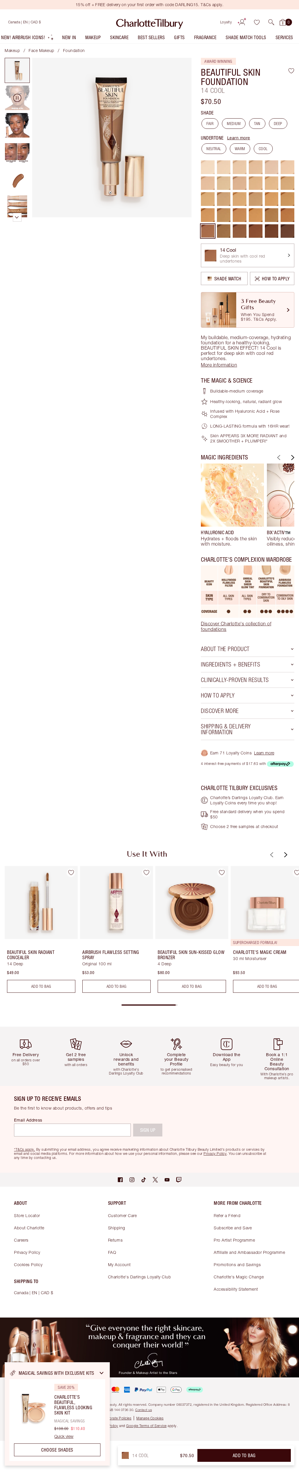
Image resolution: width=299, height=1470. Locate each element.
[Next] (292, 457)
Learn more (238, 137)
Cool (263, 148)
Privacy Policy (27, 1252)
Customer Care (122, 1215)
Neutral (213, 148)
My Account (119, 1264)
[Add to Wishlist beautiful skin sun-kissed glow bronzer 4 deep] (221, 872)
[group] (232, 505)
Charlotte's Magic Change (239, 1276)
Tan (257, 123)
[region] (57, 1414)
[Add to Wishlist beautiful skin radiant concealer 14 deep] (71, 872)
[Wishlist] (257, 22)
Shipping (116, 1227)
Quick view (63, 1436)
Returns (115, 1240)
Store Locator (27, 1215)
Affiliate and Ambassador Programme (249, 1252)
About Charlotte (29, 1227)
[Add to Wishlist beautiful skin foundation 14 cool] (291, 70)
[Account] (242, 22)
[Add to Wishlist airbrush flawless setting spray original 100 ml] (146, 872)
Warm (240, 148)
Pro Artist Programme (234, 1240)
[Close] (101, 1373)
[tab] (17, 70)
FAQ (112, 1252)
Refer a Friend (227, 1215)
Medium (234, 123)
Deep (278, 123)
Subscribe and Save (233, 1227)
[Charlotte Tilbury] (149, 22)
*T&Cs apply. (24, 1149)
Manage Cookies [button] (150, 1418)
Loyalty (226, 22)
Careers (21, 1240)
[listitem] (27, 39)
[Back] (278, 457)
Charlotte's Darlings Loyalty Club (139, 1276)
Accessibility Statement (236, 1289)
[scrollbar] (149, 1005)
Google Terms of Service (146, 1426)
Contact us (143, 1410)
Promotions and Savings (237, 1264)
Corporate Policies (116, 1418)
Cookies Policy (28, 1264)
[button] (271, 22)
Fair (209, 123)
